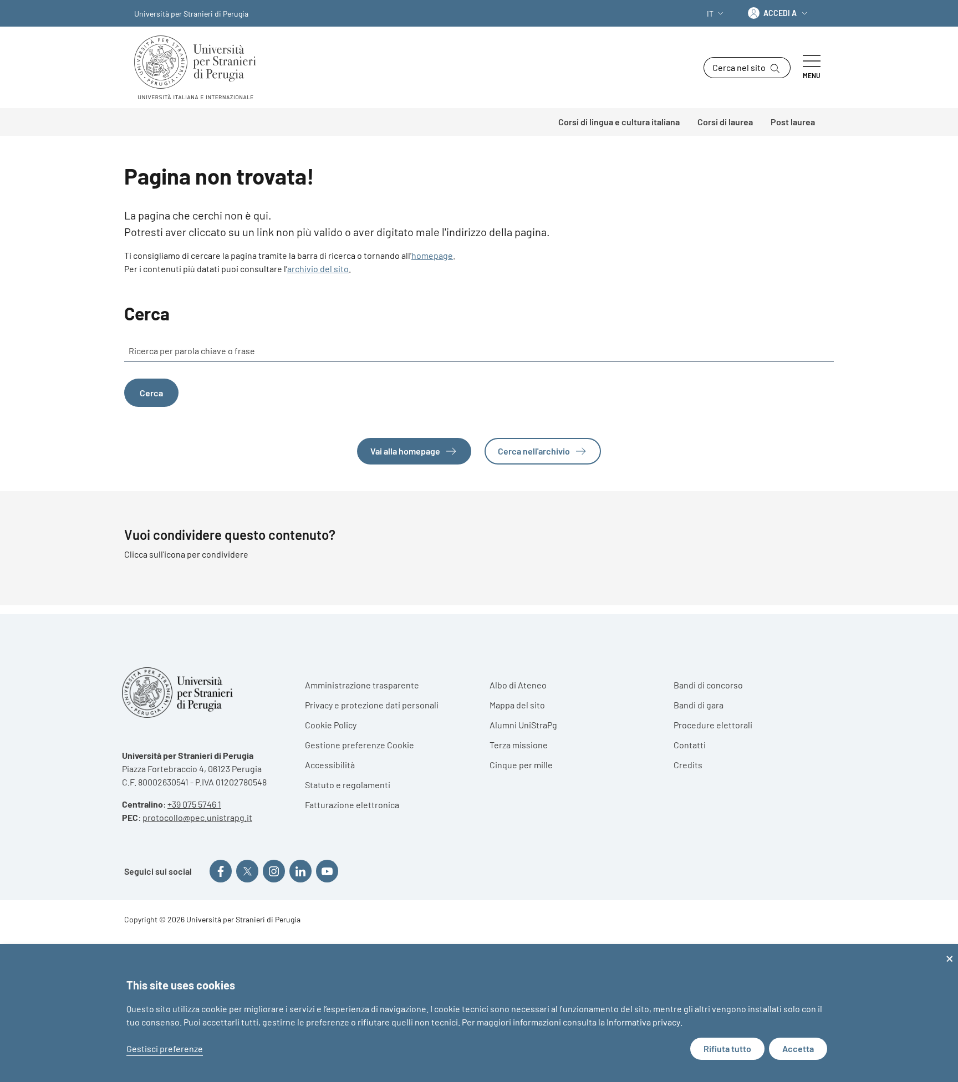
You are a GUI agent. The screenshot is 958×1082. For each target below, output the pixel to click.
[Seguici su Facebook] (221, 871)
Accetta (798, 1048)
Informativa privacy (643, 1022)
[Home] (199, 67)
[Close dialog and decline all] (949, 951)
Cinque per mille (521, 764)
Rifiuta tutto (727, 1048)
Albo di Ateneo (518, 685)
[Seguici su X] (247, 871)
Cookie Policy (330, 724)
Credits (688, 764)
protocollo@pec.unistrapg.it (197, 817)
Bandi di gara (698, 705)
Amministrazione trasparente (362, 685)
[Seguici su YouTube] (327, 871)
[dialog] (479, 1013)
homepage (432, 255)
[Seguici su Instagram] (274, 871)
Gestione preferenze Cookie (359, 744)
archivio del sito (318, 268)
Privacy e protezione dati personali (372, 705)
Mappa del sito (517, 705)
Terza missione (519, 744)
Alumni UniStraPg (523, 724)
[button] (716, 13)
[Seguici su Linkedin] (300, 871)
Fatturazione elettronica (352, 804)
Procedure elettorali (713, 724)
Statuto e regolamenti (347, 784)
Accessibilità (330, 764)
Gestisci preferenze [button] (164, 1048)
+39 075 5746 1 (194, 804)
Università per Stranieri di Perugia (191, 13)
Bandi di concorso (708, 685)
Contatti (690, 744)
